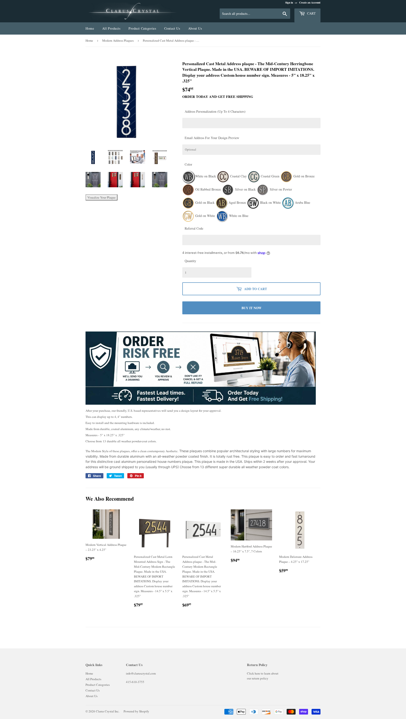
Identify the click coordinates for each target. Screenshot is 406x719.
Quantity (190, 261)
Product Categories (142, 28)
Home (90, 28)
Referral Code (194, 228)
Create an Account (309, 2)
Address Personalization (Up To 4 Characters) (215, 111)
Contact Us (172, 28)
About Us (195, 28)
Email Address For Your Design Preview (212, 138)
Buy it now (252, 307)
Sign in (289, 2)
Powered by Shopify (136, 711)
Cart (311, 13)
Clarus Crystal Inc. (107, 711)
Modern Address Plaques (118, 40)
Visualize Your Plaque (101, 197)
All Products (111, 28)
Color (188, 164)
